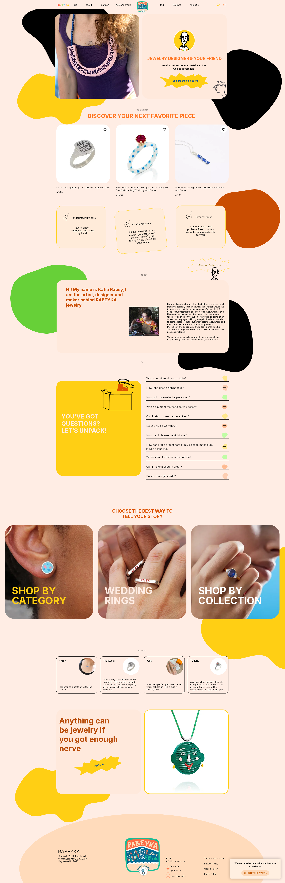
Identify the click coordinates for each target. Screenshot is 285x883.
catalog (105, 4)
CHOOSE (99, 765)
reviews (177, 4)
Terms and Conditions (214, 858)
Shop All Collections (209, 265)
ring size (194, 4)
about (89, 4)
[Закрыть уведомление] (278, 861)
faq (162, 4)
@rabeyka (176, 870)
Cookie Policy (211, 869)
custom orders (123, 4)
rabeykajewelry (178, 876)
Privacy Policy (211, 863)
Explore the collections (185, 80)
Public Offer (210, 874)
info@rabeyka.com (175, 861)
